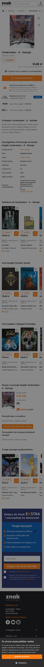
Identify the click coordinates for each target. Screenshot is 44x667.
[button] (22, 662)
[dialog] (22, 652)
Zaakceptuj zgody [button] (22, 657)
